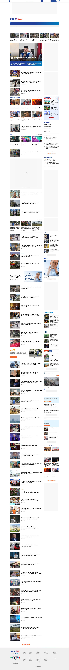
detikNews (24, 652)
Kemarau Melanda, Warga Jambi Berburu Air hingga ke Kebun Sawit (15, 228)
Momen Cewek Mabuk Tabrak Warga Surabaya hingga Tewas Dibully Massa (25, 119)
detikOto (24, 660)
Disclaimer (45, 660)
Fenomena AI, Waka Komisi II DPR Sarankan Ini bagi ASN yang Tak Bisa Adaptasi (18, 64)
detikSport (24, 658)
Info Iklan (45, 658)
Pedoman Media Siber (47, 653)
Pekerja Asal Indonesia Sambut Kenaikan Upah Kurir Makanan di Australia (54, 315)
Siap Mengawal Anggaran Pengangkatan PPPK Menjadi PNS (53, 433)
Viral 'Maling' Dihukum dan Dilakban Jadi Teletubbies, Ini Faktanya (54, 364)
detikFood (30, 653)
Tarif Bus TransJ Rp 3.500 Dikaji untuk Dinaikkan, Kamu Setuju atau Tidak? (54, 240)
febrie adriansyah (47, 128)
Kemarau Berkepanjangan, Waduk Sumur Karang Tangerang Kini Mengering (36, 228)
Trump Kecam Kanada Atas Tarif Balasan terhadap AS (54, 344)
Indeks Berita (25, 644)
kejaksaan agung (47, 126)
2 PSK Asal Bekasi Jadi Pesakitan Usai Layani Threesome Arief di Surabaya (25, 108)
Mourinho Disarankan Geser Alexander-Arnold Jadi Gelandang (55, 464)
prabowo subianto (47, 124)
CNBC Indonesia (55, 653)
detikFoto (30, 659)
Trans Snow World (38, 658)
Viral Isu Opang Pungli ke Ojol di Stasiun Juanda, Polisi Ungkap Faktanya (54, 355)
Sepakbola (24, 659)
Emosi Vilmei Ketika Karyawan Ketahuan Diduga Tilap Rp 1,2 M (15, 107)
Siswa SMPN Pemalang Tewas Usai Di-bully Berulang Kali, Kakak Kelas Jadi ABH (54, 39)
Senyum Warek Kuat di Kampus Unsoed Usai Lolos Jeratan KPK (37, 119)
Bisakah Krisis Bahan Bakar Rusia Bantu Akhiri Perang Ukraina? (54, 340)
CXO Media (54, 658)
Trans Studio (37, 659)
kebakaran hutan (47, 131)
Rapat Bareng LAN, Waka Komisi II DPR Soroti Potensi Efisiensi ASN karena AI (34, 64)
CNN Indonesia (54, 652)
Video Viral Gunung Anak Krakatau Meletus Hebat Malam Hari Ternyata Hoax (54, 359)
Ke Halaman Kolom (51, 441)
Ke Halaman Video (39, 134)
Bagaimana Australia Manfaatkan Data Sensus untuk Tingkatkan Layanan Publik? (54, 326)
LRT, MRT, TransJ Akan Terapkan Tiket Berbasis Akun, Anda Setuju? (54, 250)
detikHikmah (30, 660)
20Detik (30, 658)
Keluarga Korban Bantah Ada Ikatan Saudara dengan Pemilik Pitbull (24, 39)
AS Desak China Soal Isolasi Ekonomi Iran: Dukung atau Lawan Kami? (53, 163)
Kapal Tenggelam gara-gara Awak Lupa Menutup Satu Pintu (52, 150)
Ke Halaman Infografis (50, 279)
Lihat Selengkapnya (51, 153)
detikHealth (30, 654)
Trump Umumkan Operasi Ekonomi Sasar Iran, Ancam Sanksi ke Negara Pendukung (53, 167)
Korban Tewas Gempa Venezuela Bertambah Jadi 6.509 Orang (34, 39)
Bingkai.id (37, 660)
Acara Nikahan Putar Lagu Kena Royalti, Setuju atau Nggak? (54, 236)
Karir (44, 654)
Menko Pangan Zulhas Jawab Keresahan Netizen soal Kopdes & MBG (15, 276)
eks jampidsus (47, 129)
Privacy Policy (46, 659)
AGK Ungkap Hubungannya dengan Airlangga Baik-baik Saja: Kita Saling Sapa (54, 245)
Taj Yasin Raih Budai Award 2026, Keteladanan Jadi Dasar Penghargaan (54, 102)
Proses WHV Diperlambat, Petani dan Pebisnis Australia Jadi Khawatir (54, 320)
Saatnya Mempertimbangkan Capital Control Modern (53, 437)
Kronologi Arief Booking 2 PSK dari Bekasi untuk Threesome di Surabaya (37, 108)
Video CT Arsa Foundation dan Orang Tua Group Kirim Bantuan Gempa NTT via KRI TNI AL (15, 144)
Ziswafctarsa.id (38, 661)
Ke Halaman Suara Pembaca (50, 414)
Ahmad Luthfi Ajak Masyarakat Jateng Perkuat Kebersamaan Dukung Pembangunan (54, 112)
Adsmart (37, 654)
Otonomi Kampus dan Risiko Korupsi (53, 428)
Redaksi (45, 652)
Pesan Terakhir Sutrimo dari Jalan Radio (35, 357)
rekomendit (37, 665)
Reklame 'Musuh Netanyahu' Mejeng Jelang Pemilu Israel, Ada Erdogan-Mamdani (44, 39)
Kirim (57, 375)
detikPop (30, 661)
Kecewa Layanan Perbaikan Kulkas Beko (50, 404)
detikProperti (24, 661)
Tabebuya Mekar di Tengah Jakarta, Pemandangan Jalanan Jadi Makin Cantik (26, 228)
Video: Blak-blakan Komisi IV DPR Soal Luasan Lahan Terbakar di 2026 (36, 144)
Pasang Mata (37, 653)
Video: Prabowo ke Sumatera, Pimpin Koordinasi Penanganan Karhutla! (26, 144)
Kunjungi (51, 117)
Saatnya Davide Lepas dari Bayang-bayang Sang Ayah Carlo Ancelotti (15, 119)
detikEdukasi (24, 653)
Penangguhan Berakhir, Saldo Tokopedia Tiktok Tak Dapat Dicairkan (51, 407)
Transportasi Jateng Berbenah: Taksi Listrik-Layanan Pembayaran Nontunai (54, 107)
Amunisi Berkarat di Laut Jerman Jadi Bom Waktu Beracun (53, 335)
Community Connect (38, 666)
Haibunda (54, 654)
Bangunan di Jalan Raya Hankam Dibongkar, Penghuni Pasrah (50, 387)
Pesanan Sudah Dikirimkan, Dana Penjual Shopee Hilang (51, 411)
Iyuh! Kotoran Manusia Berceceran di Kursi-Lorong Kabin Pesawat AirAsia (55, 454)
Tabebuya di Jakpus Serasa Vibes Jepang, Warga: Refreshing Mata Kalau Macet (14, 40)
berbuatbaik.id (38, 652)
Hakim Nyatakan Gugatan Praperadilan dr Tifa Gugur (51, 160)
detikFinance (24, 654)
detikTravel (30, 652)
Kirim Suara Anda (47, 401)
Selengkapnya (40, 97)
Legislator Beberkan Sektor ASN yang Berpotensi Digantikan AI (23, 58)
